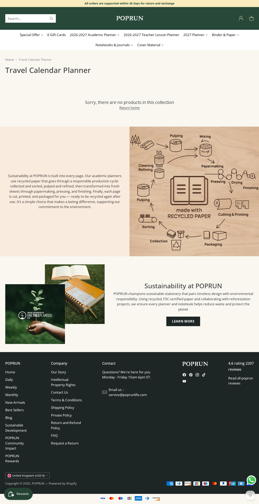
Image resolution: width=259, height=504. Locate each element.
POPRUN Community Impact (14, 443)
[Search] (51, 18)
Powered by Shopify (63, 483)
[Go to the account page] (241, 18)
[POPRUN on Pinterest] (190, 375)
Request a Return (65, 443)
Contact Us (59, 392)
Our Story (58, 372)
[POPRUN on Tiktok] (203, 375)
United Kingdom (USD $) (28, 475)
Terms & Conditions (66, 400)
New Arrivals (15, 402)
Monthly (11, 394)
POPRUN (38, 483)
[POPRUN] (129, 18)
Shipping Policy (62, 407)
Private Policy (61, 415)
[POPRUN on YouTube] (184, 382)
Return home (129, 108)
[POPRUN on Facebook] (184, 375)
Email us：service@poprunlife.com (128, 392)
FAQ (54, 435)
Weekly (11, 387)
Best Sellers (14, 410)
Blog (8, 417)
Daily (9, 379)
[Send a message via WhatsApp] (251, 480)
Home (9, 60)
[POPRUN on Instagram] (197, 375)
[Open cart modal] (251, 18)
